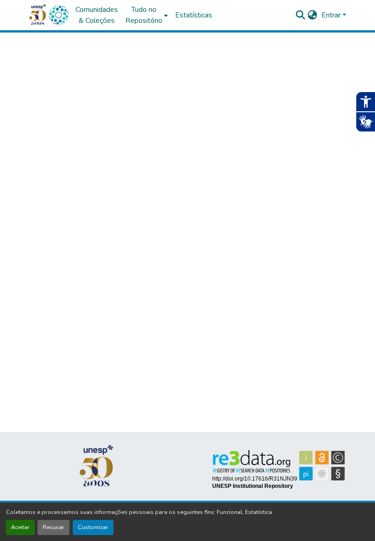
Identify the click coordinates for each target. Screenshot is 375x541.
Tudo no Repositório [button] (143, 15)
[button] (58, 15)
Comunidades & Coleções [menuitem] (96, 15)
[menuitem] (146, 15)
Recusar (53, 527)
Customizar (93, 527)
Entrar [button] (332, 15)
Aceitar (20, 527)
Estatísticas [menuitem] (193, 15)
